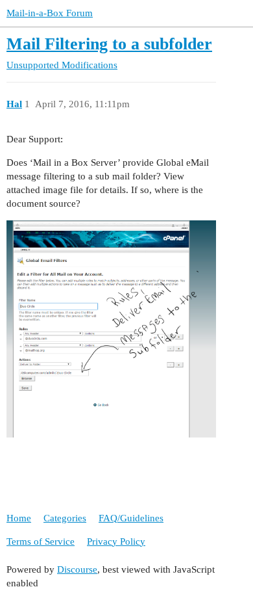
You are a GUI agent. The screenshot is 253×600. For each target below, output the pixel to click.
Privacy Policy (116, 541)
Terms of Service (40, 541)
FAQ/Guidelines (131, 518)
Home (18, 518)
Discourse (77, 569)
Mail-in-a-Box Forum (49, 13)
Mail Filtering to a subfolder (109, 43)
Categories (64, 518)
